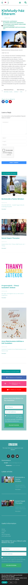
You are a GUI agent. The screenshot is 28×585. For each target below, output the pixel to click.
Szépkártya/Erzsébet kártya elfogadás (14, 27)
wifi (4, 28)
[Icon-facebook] (8, 456)
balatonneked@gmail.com (15, 462)
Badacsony (6, 21)
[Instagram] (12, 456)
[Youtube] (17, 456)
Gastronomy (13, 21)
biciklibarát (15, 24)
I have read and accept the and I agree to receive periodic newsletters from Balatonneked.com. (13, 559)
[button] (20, 2)
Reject (11, 582)
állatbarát (6, 22)
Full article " (4, 209)
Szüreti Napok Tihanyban (11, 238)
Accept (4, 582)
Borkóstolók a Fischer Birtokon (13, 199)
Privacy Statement (10, 417)
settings (17, 579)
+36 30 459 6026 (16, 465)
